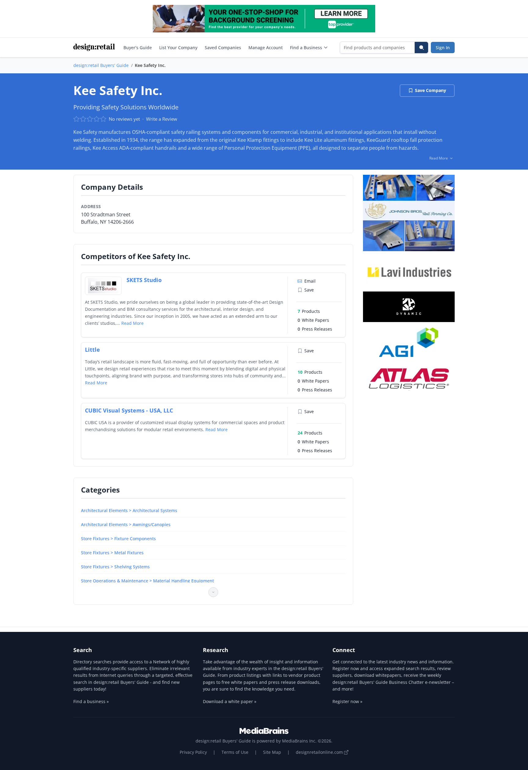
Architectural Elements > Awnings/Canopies (125, 524)
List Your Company (178, 47)
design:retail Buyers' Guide (101, 65)
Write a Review (161, 119)
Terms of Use (235, 752)
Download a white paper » (229, 701)
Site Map (272, 752)
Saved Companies (223, 47)
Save (309, 290)
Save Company (430, 90)
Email (310, 281)
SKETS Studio (144, 280)
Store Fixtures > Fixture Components (118, 538)
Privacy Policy (193, 752)
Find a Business (306, 47)
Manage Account (265, 47)
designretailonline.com (320, 752)
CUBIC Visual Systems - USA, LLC (129, 410)
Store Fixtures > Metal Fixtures (112, 553)
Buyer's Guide (137, 47)
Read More (132, 323)
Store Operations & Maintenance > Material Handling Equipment (147, 581)
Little (92, 349)
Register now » (347, 701)
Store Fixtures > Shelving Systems (115, 567)
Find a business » (91, 701)
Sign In (443, 47)
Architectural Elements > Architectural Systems (129, 510)
